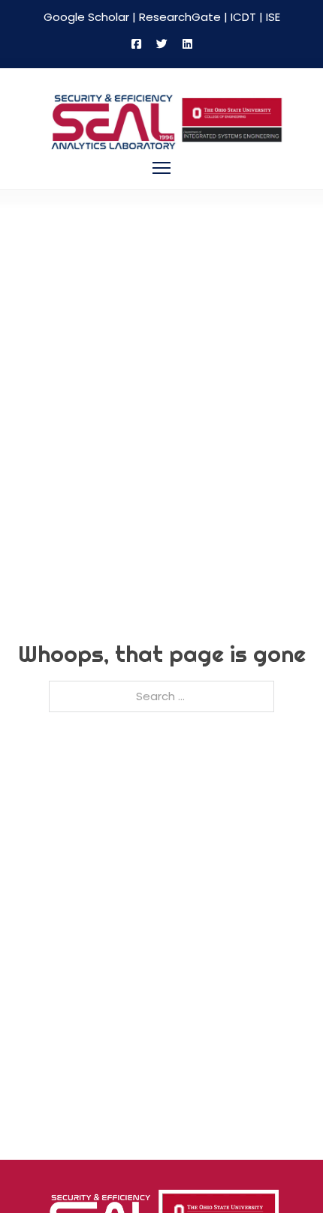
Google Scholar (86, 17)
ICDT (243, 17)
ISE (273, 17)
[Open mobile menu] (161, 168)
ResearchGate (180, 17)
